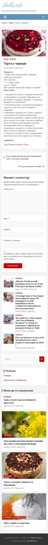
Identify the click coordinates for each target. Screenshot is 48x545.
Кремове (7, 397)
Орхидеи (7, 376)
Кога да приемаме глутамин (30, 166)
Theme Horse (35, 538)
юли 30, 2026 (20, 311)
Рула (6, 59)
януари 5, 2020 (10, 447)
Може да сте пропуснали (18, 390)
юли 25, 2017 (9, 488)
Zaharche (33, 289)
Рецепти (19, 145)
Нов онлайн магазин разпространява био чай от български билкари (23, 157)
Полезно (19, 278)
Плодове (11, 145)
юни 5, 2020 (8, 68)
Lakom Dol (19, 68)
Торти (12, 59)
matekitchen (9, 140)
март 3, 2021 (9, 406)
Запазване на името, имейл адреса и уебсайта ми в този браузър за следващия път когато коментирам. (23, 256)
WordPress (31, 541)
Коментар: (9, 189)
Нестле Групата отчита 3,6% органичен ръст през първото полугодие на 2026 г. (29, 341)
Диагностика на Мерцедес (15, 380)
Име (6, 219)
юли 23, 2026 (20, 348)
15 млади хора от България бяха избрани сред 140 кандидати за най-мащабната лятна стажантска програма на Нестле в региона (29, 302)
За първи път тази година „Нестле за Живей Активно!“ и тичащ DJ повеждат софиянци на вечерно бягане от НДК (28, 323)
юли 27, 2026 (20, 331)
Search (41, 359)
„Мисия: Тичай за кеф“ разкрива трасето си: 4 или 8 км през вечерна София (29, 284)
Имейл (7, 229)
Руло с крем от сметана (16, 523)
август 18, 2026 (21, 289)
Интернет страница (12, 240)
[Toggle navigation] (5, 17)
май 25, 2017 (9, 526)
